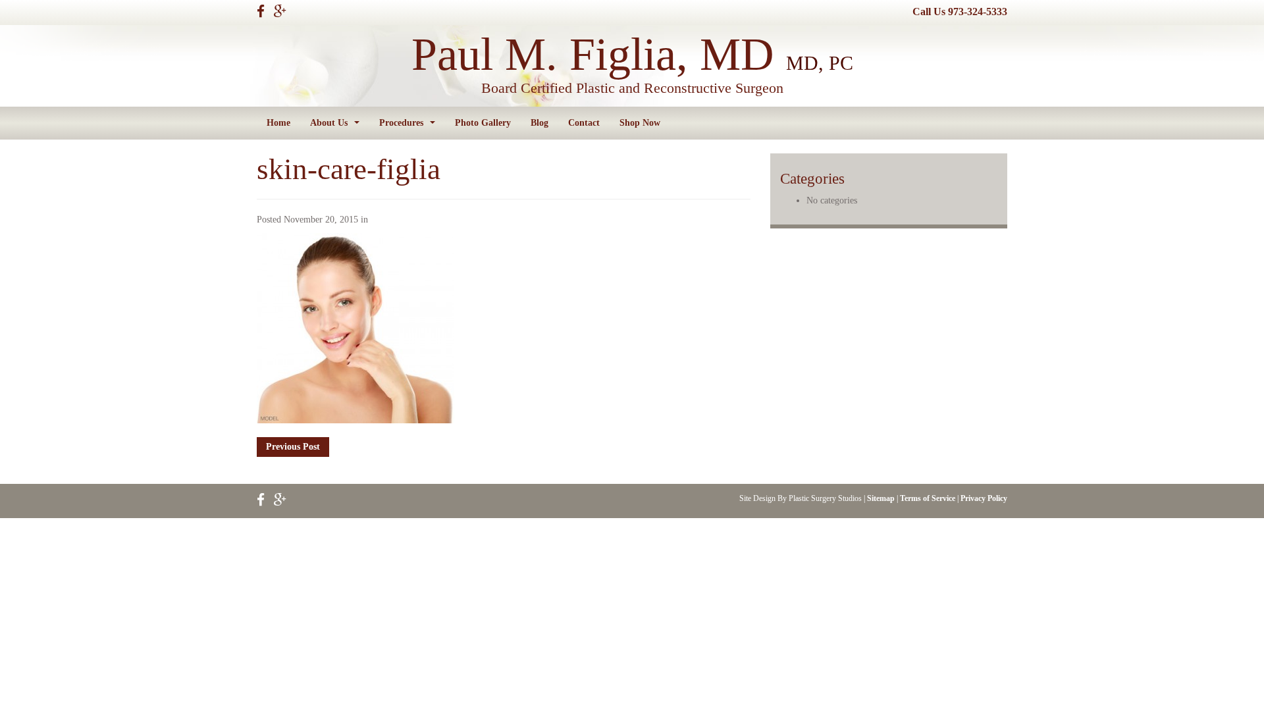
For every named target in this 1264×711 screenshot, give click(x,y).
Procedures (409, 126)
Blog (539, 123)
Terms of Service (927, 498)
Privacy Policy (984, 498)
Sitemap (881, 498)
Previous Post (293, 447)
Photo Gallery (483, 123)
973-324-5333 (977, 11)
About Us (337, 126)
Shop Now (639, 123)
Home (278, 123)
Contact (584, 123)
